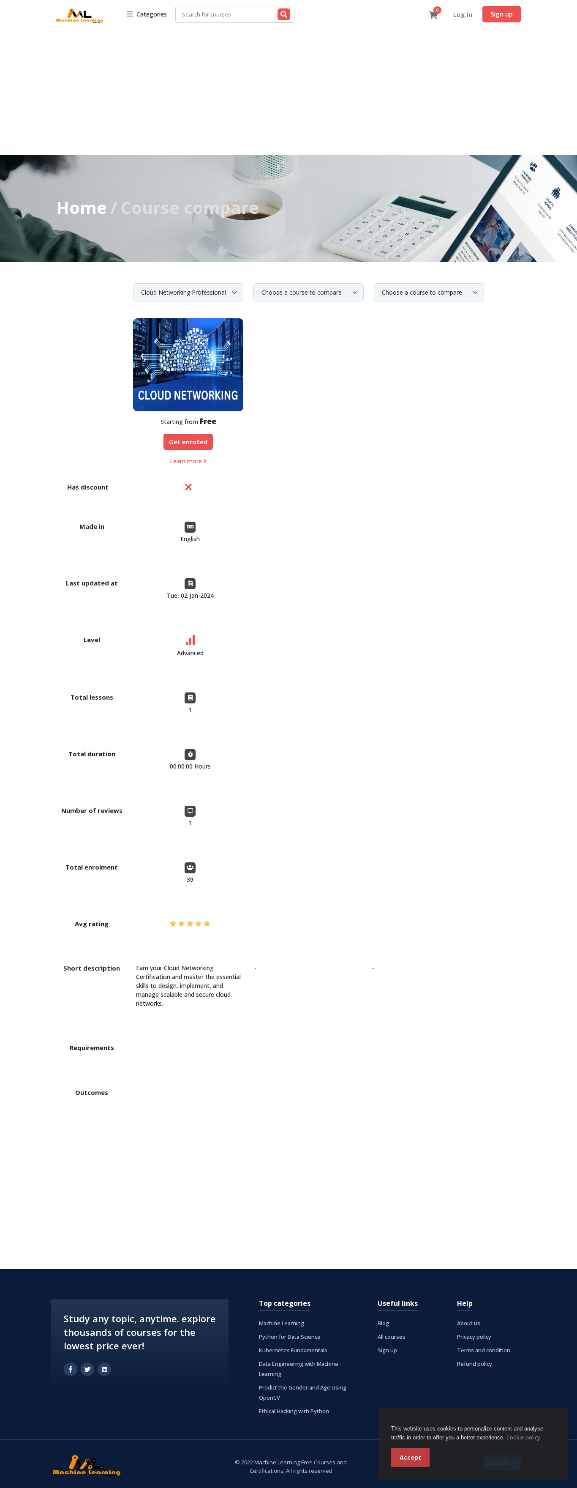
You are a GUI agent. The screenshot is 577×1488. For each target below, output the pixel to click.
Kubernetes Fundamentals (293, 1350)
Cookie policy (523, 1437)
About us (468, 1323)
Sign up (501, 14)
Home (81, 207)
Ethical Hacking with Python (294, 1411)
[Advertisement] (288, 92)
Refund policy (474, 1364)
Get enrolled (188, 442)
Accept (410, 1457)
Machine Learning (281, 1323)
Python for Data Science (290, 1336)
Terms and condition (483, 1350)
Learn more (187, 461)
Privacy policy (474, 1336)
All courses (392, 1336)
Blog (383, 1323)
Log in (462, 14)
